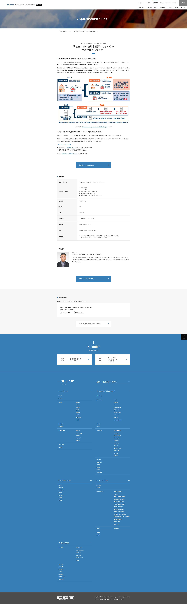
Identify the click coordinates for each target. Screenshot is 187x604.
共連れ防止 (116, 494)
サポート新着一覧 (117, 430)
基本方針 (78, 430)
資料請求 (177, 7)
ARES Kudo (78, 552)
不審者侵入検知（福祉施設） (119, 511)
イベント (155, 7)
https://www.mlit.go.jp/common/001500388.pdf (94, 127)
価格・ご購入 (61, 564)
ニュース (60, 398)
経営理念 (78, 404)
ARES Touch (78, 555)
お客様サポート (163, 7)
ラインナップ (61, 547)
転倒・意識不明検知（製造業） (119, 499)
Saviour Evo (116, 440)
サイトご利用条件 (98, 599)
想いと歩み (61, 426)
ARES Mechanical (79, 557)
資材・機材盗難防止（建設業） (119, 504)
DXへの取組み (79, 417)
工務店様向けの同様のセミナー (69, 154)
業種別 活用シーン (100, 491)
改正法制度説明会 (70, 147)
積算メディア (98, 459)
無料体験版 (61, 574)
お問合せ (183, 3)
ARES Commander (80, 550)
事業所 (77, 409)
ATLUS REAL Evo (117, 435)
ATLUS (115, 399)
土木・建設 (148, 3)
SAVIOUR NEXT (117, 438)
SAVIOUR (116, 402)
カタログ (183, 7)
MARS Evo (116, 445)
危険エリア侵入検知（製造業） (119, 496)
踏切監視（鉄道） (117, 521)
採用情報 (60, 447)
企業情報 (60, 402)
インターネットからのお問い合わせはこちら (89, 324)
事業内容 (60, 395)
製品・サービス (142, 7)
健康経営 (78, 440)
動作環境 (60, 492)
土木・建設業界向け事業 (105, 391)
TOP (58, 31)
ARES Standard (79, 547)
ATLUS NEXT (116, 433)
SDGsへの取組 (79, 433)
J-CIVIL (77, 560)
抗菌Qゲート (116, 524)
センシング (168, 3)
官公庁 (161, 3)
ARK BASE (116, 414)
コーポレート (141, 3)
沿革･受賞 (78, 412)
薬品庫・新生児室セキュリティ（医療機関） (121, 516)
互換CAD (174, 3)
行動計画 (78, 419)
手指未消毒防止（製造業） (119, 501)
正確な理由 (98, 485)
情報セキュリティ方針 (119, 599)
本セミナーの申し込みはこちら (86, 165)
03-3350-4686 (66, 312)
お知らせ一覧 (99, 395)
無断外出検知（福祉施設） (119, 509)
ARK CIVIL (116, 417)
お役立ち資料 (99, 472)
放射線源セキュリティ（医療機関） (120, 514)
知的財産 (78, 414)
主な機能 (98, 487)
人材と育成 (78, 438)
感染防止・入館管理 (117, 491)
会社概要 (78, 402)
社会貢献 (78, 435)
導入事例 (150, 7)
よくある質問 (116, 528)
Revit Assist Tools (118, 419)
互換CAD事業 (64, 543)
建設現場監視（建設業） (118, 506)
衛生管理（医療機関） (118, 519)
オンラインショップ (62, 576)
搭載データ (61, 487)
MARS (115, 404)
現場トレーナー (117, 409)
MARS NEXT (116, 443)
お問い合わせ (61, 444)
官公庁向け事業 (65, 480)
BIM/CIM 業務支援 (117, 412)
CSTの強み (61, 423)
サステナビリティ (62, 430)
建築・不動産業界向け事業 (106, 381)
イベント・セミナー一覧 (70, 31)
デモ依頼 (171, 7)
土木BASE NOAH (117, 407)
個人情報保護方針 (108, 599)
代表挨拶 (78, 407)
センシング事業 (102, 480)
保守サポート (61, 490)
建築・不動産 (155, 3)
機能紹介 (60, 485)
